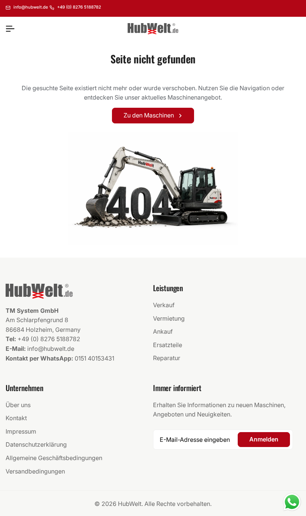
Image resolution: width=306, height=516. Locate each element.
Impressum (21, 431)
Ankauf (163, 331)
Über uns (18, 405)
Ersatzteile (167, 345)
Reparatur (166, 358)
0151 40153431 (94, 358)
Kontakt (16, 418)
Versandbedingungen (35, 471)
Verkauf (164, 305)
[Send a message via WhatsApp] (292, 502)
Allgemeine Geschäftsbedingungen (54, 458)
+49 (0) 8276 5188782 (49, 339)
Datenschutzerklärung (36, 444)
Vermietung (169, 318)
